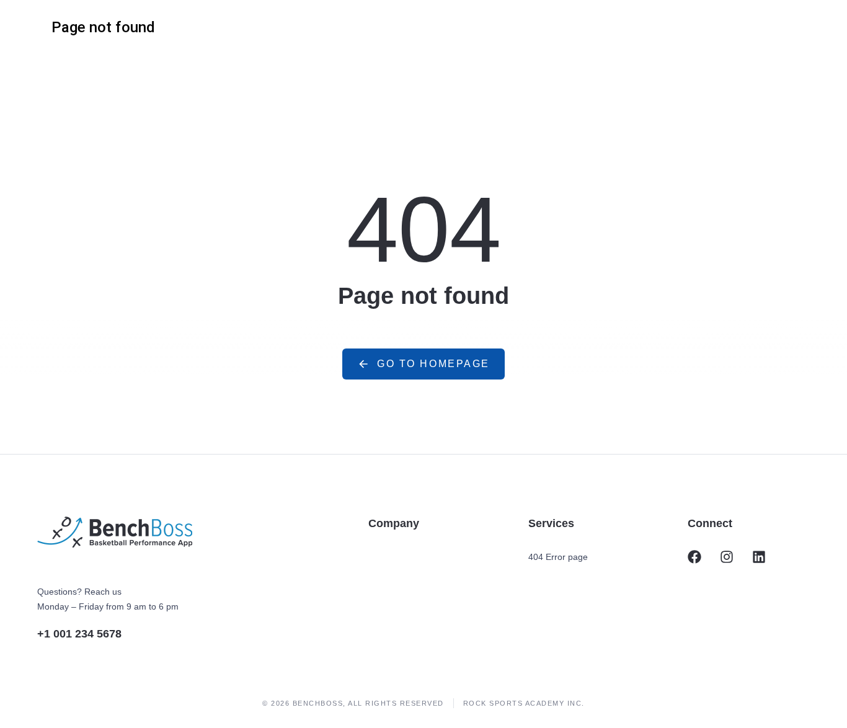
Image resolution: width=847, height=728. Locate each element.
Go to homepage (433, 363)
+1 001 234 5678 (79, 634)
